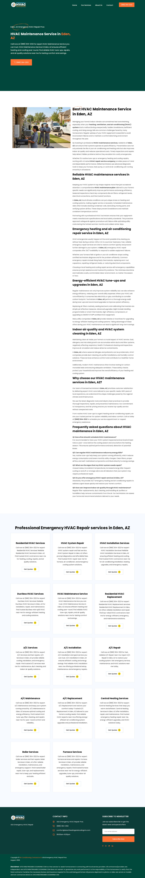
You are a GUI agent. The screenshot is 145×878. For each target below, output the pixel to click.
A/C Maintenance (30, 698)
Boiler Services (30, 752)
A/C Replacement (72, 698)
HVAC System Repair (72, 543)
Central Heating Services (114, 698)
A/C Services (30, 647)
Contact (109, 5)
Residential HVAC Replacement (114, 595)
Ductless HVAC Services (30, 593)
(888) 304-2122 (126, 5)
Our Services (86, 5)
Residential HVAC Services (30, 543)
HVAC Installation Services (114, 543)
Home (74, 5)
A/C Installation (72, 647)
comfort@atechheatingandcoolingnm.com (73, 830)
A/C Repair (115, 647)
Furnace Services (72, 752)
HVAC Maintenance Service (72, 593)
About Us (98, 5)
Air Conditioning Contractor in (31, 857)
